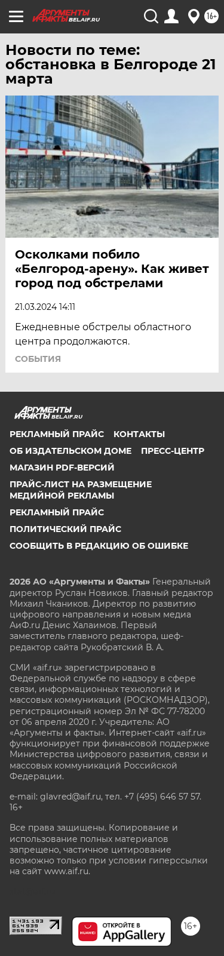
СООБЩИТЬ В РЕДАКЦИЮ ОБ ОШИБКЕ (99, 545)
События (38, 359)
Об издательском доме (70, 450)
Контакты (139, 434)
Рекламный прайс (57, 434)
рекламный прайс (57, 512)
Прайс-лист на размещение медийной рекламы (81, 489)
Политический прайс (65, 529)
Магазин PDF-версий (62, 467)
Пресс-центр (172, 450)
